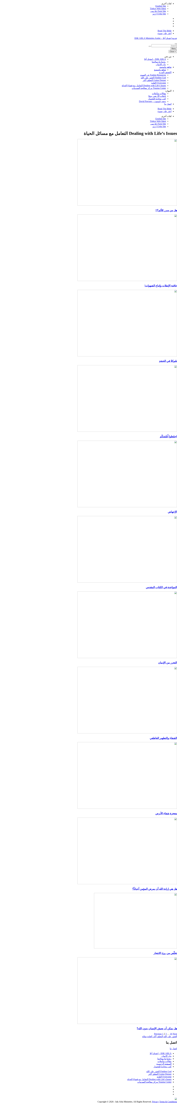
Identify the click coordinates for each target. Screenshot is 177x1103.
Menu (173, 49)
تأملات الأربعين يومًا (157, 96)
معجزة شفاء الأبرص (166, 813)
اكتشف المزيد (165, 72)
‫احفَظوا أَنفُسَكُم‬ (168, 436)
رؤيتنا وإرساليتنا (159, 62)
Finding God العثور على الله (153, 77)
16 (171, 1034)
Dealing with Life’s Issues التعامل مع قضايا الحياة (144, 85)
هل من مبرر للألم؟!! (166, 210)
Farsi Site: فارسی (158, 11)
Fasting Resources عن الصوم (153, 75)
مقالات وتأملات (159, 93)
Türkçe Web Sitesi (158, 8)
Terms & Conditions (168, 1102)
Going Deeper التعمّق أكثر (154, 80)
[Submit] (150, 46)
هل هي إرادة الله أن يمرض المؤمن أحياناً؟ (154, 888)
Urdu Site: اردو (159, 14)
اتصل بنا (167, 104)
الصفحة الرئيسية (163, 1064)
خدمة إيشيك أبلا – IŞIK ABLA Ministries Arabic (155, 38)
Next (175, 1034)
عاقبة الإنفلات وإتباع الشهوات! (161, 285)
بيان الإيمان (161, 64)
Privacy (155, 1102)
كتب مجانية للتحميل (157, 99)
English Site (160, 6)
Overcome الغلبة (158, 83)
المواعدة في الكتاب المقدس (161, 587)
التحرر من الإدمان (167, 662)
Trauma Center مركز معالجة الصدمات (149, 88)
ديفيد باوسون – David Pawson (152, 101)
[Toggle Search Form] (176, 43)
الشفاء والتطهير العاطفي (163, 738)
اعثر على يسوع (164, 33)
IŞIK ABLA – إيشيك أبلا (155, 59)
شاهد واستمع (165, 67)
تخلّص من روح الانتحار (165, 953)
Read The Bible (164, 31)
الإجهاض (172, 511)
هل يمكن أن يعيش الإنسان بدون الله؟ (157, 1028)
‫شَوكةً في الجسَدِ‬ (168, 360)
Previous (158, 1034)
